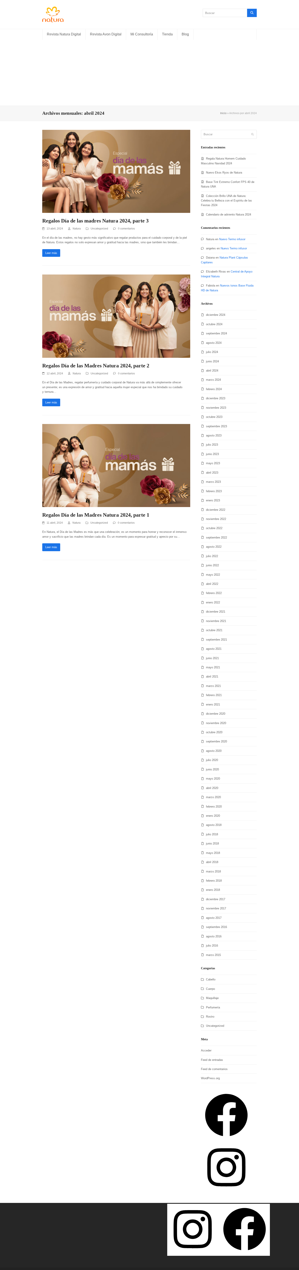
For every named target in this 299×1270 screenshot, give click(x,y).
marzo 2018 (213, 871)
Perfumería (213, 1007)
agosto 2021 (214, 648)
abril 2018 (212, 862)
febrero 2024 (214, 389)
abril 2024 (212, 370)
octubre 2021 (214, 630)
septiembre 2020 (216, 741)
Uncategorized (99, 228)
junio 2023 (212, 454)
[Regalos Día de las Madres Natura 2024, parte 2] (116, 316)
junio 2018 (212, 843)
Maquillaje (212, 998)
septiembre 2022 (216, 537)
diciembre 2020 (215, 713)
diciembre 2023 (215, 398)
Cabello (210, 979)
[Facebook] (226, 1139)
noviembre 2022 (216, 519)
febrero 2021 (214, 695)
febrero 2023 (214, 491)
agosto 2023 (214, 435)
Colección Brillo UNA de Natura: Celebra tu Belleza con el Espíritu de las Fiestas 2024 (226, 200)
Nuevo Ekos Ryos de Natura (224, 172)
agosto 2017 (214, 917)
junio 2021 (212, 658)
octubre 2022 (214, 528)
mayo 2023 (213, 463)
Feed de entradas (212, 1060)
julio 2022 (212, 556)
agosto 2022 (214, 546)
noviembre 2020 (216, 723)
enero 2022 (213, 602)
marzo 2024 (213, 379)
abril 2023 (212, 472)
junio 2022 (212, 565)
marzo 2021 (213, 686)
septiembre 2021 (216, 639)
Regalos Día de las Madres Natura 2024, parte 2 (95, 365)
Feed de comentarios (214, 1069)
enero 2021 (213, 704)
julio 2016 (212, 945)
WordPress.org (210, 1078)
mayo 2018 (213, 853)
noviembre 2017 (216, 908)
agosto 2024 (214, 342)
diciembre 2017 (215, 899)
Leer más (51, 253)
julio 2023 (212, 444)
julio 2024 (212, 352)
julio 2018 (212, 834)
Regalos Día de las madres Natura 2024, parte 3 (95, 221)
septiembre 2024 (216, 333)
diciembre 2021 (215, 611)
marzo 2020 (213, 797)
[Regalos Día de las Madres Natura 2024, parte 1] (116, 465)
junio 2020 (212, 769)
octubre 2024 (214, 324)
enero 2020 (213, 815)
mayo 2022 (213, 574)
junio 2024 (212, 361)
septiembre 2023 (216, 426)
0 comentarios (126, 228)
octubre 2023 (214, 417)
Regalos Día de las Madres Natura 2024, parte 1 (95, 515)
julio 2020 (212, 760)
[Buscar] (252, 13)
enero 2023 (213, 500)
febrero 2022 (214, 593)
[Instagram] (226, 1191)
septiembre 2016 (216, 927)
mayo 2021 (213, 667)
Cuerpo (210, 988)
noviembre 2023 (216, 407)
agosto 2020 (214, 750)
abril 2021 (212, 676)
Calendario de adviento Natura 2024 (228, 214)
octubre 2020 (214, 732)
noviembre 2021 (216, 621)
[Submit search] (252, 134)
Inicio (223, 113)
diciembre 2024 (215, 314)
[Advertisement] (149, 72)
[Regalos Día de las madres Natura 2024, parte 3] (116, 171)
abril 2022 (212, 583)
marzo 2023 (213, 481)
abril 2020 (212, 788)
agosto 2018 (214, 825)
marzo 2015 (213, 955)
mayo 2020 (213, 778)
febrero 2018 (214, 880)
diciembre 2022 (215, 509)
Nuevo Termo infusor (232, 239)
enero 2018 (213, 889)
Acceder (206, 1050)
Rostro (210, 1016)
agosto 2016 (214, 936)
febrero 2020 (214, 806)
